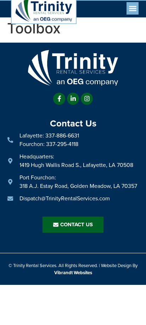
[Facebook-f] (59, 99)
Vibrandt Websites (73, 272)
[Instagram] (87, 99)
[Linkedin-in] (73, 99)
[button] (133, 8)
